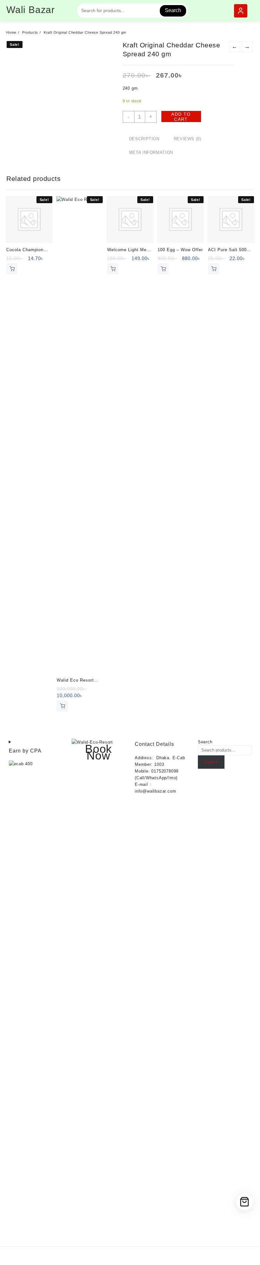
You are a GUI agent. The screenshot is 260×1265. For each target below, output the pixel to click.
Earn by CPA (25, 750)
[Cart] (244, 1201)
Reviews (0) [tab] (187, 138)
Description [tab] (144, 138)
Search (173, 10)
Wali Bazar (30, 9)
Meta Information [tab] (151, 152)
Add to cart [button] (11, 268)
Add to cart (181, 117)
